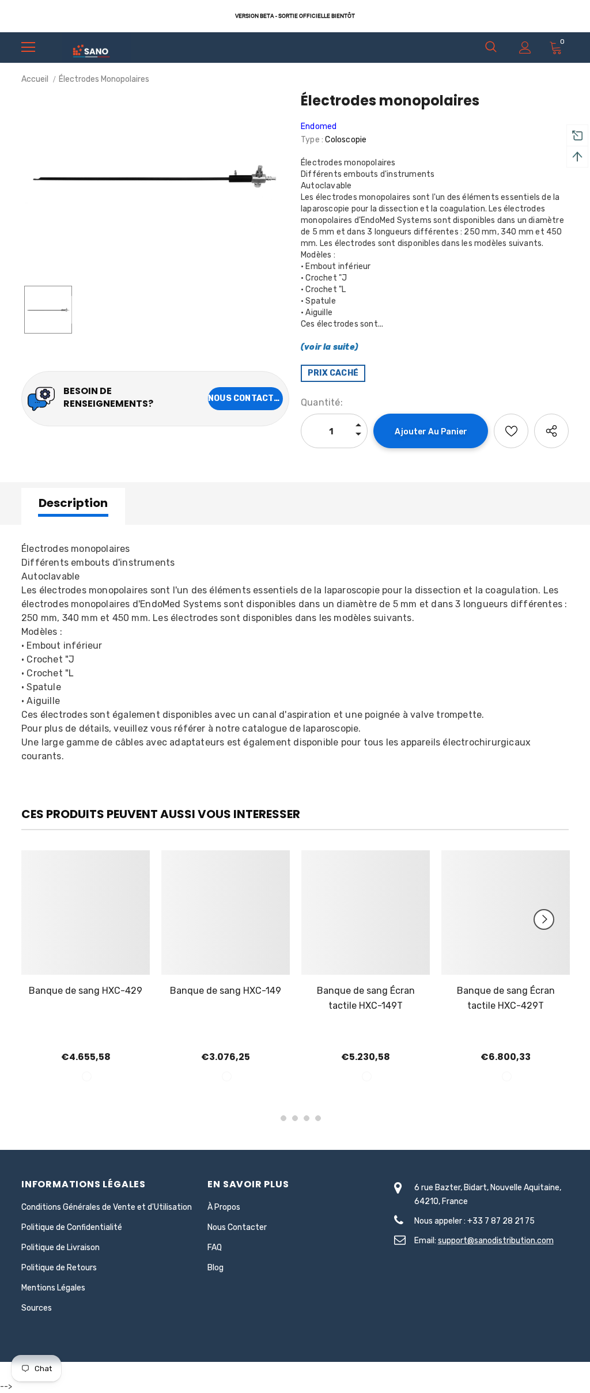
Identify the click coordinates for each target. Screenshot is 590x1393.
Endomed (318, 126)
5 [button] (318, 1118)
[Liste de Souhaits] (511, 431)
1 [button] (272, 1118)
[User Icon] (525, 47)
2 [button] (283, 1118)
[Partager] (551, 431)
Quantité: (322, 402)
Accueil (34, 79)
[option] (155, 176)
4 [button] (306, 1118)
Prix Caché (333, 373)
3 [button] (295, 1118)
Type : (312, 140)
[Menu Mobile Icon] (28, 47)
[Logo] (96, 47)
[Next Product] (544, 919)
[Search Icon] (491, 47)
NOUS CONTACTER (245, 398)
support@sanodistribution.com (496, 1241)
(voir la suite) (329, 347)
